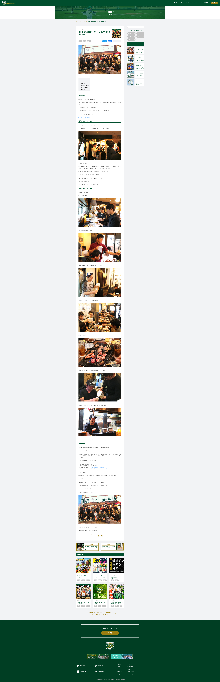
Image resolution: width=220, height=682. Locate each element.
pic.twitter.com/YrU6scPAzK (98, 467)
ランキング (130, 39)
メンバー (187, 2)
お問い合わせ (214, 2)
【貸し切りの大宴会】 (84, 87)
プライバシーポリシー (133, 674)
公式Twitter (82, 665)
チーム (84, 41)
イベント (130, 33)
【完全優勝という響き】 (84, 85)
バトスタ (83, 580)
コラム (85, 21)
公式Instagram (83, 671)
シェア (105, 41)
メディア (130, 669)
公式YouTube (101, 671)
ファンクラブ (194, 2)
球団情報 (206, 2)
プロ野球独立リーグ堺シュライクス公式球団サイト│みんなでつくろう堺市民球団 (100, 613)
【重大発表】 (82, 89)
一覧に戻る (100, 536)
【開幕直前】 (82, 83)
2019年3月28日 (107, 468)
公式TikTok (100, 665)
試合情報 (175, 2)
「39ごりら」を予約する (85, 117)
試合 (121, 605)
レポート (181, 2)
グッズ (200, 2)
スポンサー (130, 666)
